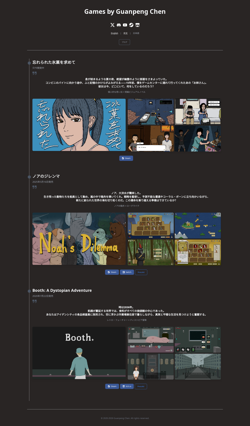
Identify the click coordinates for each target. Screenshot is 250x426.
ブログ (124, 42)
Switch (128, 272)
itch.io (128, 386)
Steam (127, 158)
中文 (125, 33)
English (114, 33)
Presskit (141, 272)
